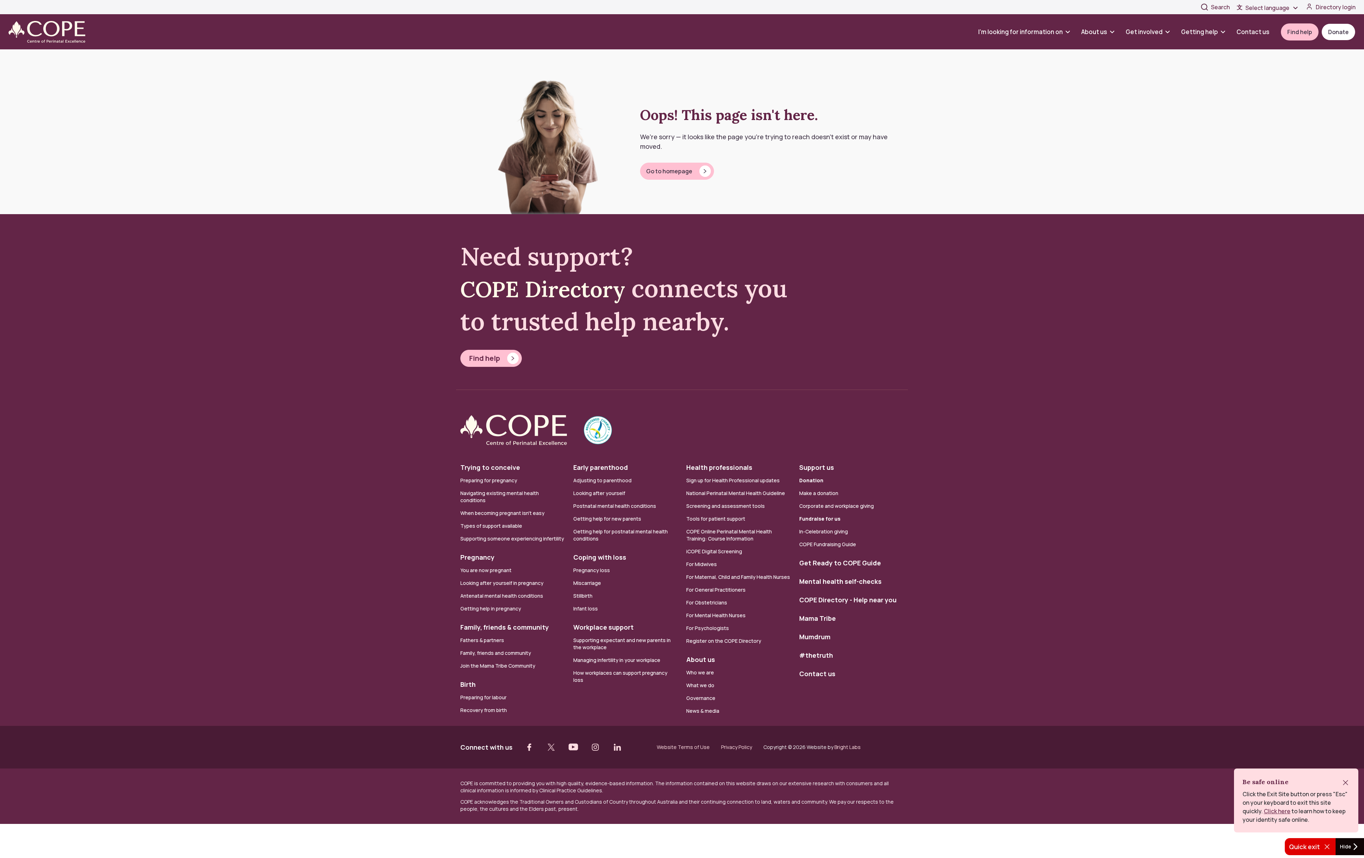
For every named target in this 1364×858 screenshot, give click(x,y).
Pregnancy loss (591, 570)
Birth (468, 684)
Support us (816, 467)
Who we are (700, 672)
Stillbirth (582, 595)
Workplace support (603, 627)
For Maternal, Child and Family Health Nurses (738, 577)
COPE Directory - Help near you (848, 600)
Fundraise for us (819, 518)
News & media (702, 710)
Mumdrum (814, 636)
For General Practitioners (716, 589)
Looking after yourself (599, 493)
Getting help (1199, 32)
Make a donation (818, 493)
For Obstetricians (706, 602)
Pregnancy (477, 557)
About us (1094, 32)
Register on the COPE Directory (723, 640)
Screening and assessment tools (725, 506)
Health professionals (719, 467)
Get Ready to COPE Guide (840, 563)
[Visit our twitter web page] (551, 747)
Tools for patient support (715, 518)
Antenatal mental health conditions (501, 595)
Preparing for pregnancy (488, 480)
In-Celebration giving (824, 531)
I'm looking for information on (1020, 32)
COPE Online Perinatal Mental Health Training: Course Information (729, 535)
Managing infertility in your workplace (616, 660)
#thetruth (816, 655)
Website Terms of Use (683, 747)
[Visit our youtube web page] (573, 747)
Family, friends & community (504, 627)
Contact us (1253, 32)
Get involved (1144, 32)
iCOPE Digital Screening (714, 551)
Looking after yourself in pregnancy (501, 583)
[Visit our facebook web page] (529, 747)
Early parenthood (600, 467)
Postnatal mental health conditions (614, 506)
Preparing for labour (483, 697)
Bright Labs (847, 747)
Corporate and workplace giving (836, 506)
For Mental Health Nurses (716, 615)
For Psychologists (707, 628)
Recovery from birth (483, 710)
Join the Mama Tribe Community (497, 665)
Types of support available (491, 525)
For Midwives (701, 564)
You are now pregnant (486, 570)
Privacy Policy (736, 747)
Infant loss (585, 608)
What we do (700, 685)
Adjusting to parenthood (602, 480)
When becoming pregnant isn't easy (502, 513)
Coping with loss (599, 557)
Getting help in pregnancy (490, 608)
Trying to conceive (490, 467)
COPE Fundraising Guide (827, 544)
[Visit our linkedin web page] (617, 747)
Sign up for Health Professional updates (733, 480)
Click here (1277, 811)
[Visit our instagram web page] (595, 747)
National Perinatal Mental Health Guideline (735, 493)
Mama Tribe (817, 618)
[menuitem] (1027, 31)
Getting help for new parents (607, 518)
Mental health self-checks (840, 581)
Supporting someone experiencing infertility (512, 538)
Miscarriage (587, 583)
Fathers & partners (482, 640)
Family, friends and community (495, 653)
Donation (811, 480)
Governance (700, 698)
